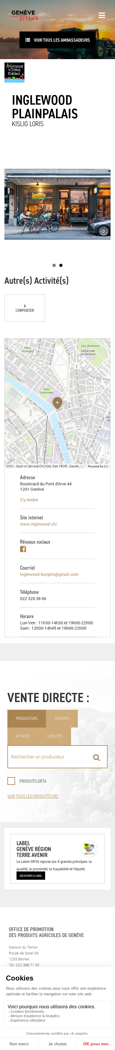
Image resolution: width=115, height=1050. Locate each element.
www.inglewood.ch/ (39, 524)
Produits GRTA (32, 781)
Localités (55, 736)
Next (102, 204)
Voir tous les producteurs (32, 796)
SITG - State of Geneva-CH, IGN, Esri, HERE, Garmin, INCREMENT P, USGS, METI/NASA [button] (46, 466)
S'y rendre (29, 500)
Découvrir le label (31, 875)
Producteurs (26, 718)
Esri (106, 466)
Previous (12, 204)
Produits (62, 718)
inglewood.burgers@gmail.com (49, 574)
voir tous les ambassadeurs (61, 40)
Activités (23, 736)
